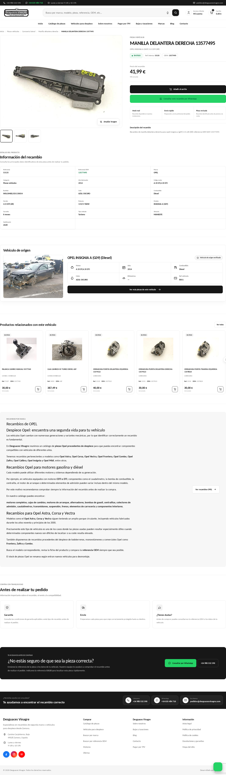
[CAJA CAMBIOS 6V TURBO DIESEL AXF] (67, 349)
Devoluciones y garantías (193, 741)
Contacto (184, 23)
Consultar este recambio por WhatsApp (180, 99)
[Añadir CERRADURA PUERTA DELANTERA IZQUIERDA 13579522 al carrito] (129, 389)
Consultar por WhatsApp (182, 663)
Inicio (40, 23)
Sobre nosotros (105, 23)
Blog (172, 23)
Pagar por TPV (124, 23)
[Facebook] (6, 754)
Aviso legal (187, 723)
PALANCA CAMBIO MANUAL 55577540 (16, 369)
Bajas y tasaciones (144, 23)
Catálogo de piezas (56, 23)
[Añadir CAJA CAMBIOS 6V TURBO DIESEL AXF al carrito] (84, 389)
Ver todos (220, 325)
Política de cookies (190, 735)
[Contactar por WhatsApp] (217, 766)
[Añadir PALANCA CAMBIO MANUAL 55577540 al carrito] (38, 389)
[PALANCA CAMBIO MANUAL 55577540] (21, 349)
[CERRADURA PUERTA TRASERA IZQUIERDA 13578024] (204, 349)
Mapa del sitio (188, 747)
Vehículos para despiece (82, 23)
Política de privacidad (191, 729)
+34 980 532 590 (208, 663)
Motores (87, 747)
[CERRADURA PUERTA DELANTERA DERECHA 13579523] (158, 349)
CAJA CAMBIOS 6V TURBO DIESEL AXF (62, 369)
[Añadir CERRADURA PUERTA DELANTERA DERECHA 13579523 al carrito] (175, 389)
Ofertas (86, 753)
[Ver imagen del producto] (6, 136)
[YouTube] (21, 754)
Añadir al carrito (180, 89)
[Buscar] (175, 12)
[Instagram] (14, 754)
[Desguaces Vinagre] (16, 12)
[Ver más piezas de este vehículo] (33, 276)
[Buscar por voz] (167, 13)
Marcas (161, 23)
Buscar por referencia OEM (95, 741)
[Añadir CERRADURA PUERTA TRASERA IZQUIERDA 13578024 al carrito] (220, 389)
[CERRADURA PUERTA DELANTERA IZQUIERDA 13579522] (113, 349)
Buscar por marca (90, 735)
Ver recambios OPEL (203, 489)
